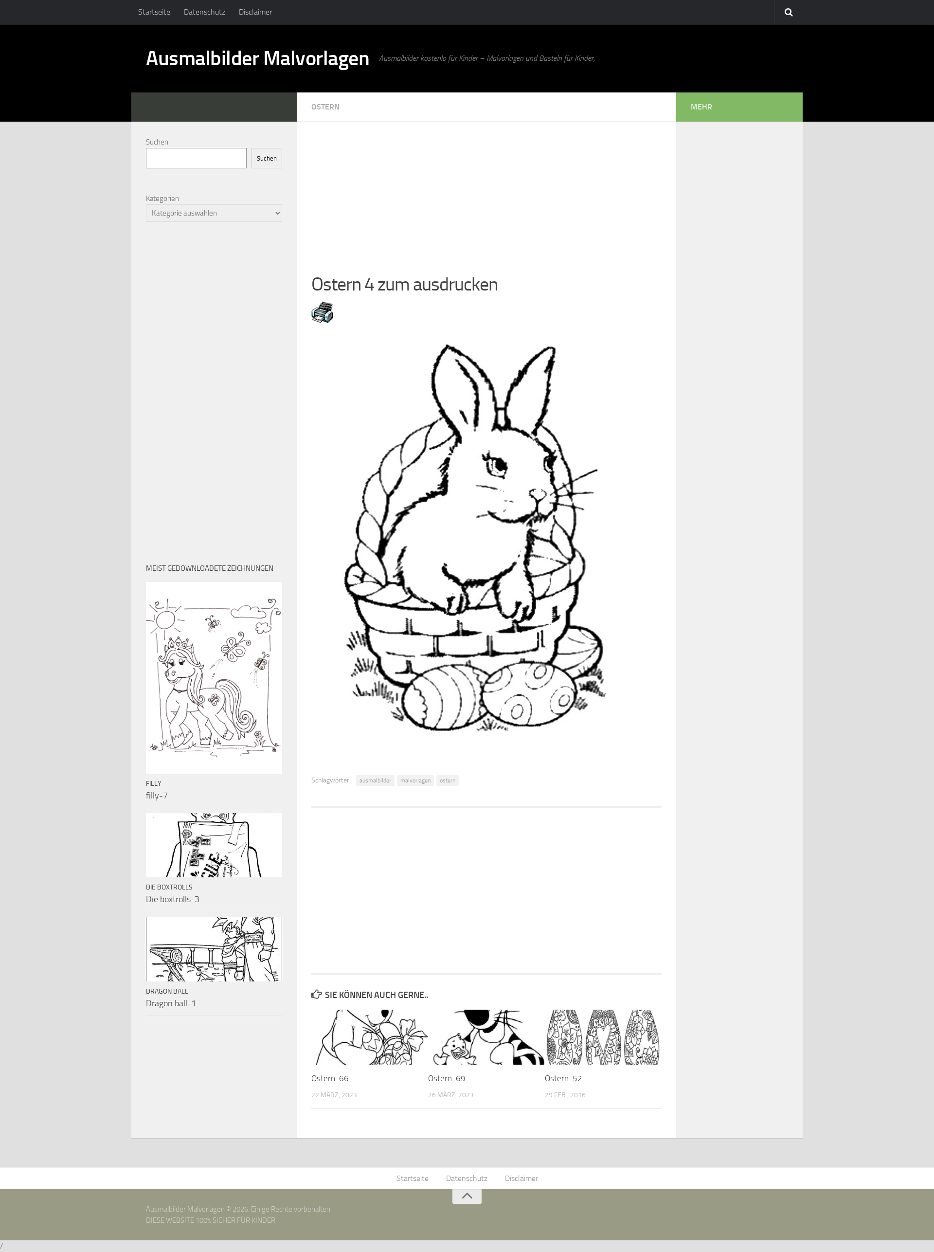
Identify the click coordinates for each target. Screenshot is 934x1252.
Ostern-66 (330, 1078)
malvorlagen (415, 780)
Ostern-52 (563, 1078)
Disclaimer (255, 12)
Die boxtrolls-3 (172, 899)
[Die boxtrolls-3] (214, 845)
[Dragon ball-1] (214, 949)
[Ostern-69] (486, 1037)
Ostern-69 (447, 1078)
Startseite (154, 12)
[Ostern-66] (369, 1037)
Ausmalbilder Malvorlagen (257, 58)
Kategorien (162, 198)
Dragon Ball (167, 991)
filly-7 (157, 795)
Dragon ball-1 (171, 1003)
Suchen (157, 142)
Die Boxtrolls (169, 887)
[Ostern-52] (603, 1037)
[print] (322, 320)
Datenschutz (204, 12)
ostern (447, 780)
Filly (154, 784)
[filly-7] (214, 678)
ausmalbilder (375, 780)
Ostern (325, 106)
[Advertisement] (486, 190)
